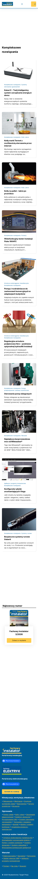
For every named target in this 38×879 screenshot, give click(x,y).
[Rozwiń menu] (22, 4)
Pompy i (5, 843)
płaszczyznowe (7, 817)
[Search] (33, 4)
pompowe (19, 843)
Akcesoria (15, 806)
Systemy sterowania (26, 819)
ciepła (11, 815)
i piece (21, 815)
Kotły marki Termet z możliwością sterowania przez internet (18, 143)
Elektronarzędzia (9, 856)
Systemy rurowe (26, 533)
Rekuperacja (7, 801)
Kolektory (19, 817)
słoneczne (26, 817)
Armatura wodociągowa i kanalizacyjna (16, 283)
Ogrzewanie (30, 815)
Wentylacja (18, 801)
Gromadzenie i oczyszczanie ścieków (16, 840)
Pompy (6, 815)
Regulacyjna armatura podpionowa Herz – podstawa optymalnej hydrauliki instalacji (18, 344)
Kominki (16, 824)
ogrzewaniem (7, 822)
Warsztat (24, 435)
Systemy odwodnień (19, 845)
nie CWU (14, 819)
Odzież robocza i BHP (11, 858)
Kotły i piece (25, 137)
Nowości (23, 866)
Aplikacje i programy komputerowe (15, 483)
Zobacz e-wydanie (19, 640)
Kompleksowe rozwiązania (12, 84)
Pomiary (24, 235)
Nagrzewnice (22, 804)
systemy (11, 843)
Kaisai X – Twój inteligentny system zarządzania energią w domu (18, 93)
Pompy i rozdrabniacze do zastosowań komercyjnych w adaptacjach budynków (17, 291)
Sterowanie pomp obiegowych (18, 394)
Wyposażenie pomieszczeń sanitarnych (16, 848)
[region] (19, 25)
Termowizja (31, 856)
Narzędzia (21, 856)
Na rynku (14, 866)
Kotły (17, 815)
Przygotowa (6, 819)
